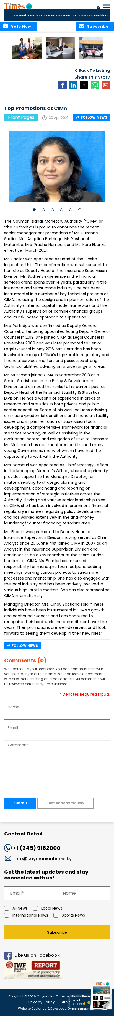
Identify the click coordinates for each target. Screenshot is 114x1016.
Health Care (103, 15)
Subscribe (57, 932)
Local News (51, 908)
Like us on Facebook (37, 955)
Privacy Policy (41, 1002)
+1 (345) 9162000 (36, 848)
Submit (20, 803)
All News (20, 908)
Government (82, 15)
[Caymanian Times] (18, 6)
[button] (27, 48)
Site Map (69, 1002)
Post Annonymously (65, 803)
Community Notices (27, 15)
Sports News (73, 915)
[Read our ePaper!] (101, 1010)
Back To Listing (94, 70)
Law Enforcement (57, 15)
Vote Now (21, 26)
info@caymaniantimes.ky (43, 858)
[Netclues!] (80, 1008)
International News (30, 915)
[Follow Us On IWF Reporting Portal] (57, 970)
